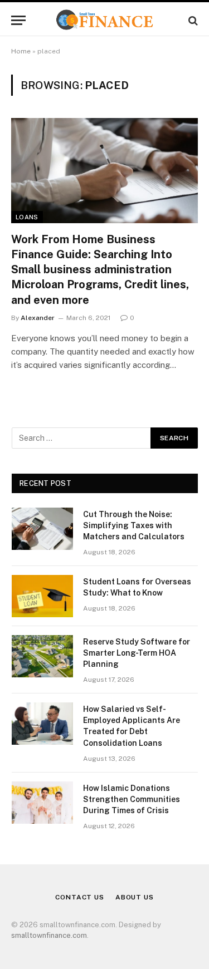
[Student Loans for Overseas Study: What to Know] (42, 596)
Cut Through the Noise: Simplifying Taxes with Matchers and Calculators (133, 525)
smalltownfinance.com (49, 935)
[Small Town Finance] (104, 20)
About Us (134, 897)
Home (21, 51)
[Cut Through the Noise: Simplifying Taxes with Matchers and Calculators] (42, 529)
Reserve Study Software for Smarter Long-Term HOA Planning (136, 652)
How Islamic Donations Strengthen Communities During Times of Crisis (131, 799)
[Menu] (18, 20)
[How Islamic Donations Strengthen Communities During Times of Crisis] (42, 802)
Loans (27, 217)
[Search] (192, 20)
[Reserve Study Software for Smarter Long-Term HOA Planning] (42, 656)
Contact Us (79, 897)
